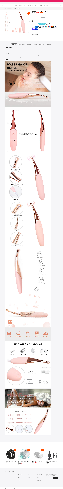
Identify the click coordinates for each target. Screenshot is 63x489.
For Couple (20, 479)
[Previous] (10, 22)
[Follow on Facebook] (32, 37)
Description (14, 44)
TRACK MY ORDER (39, 474)
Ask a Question (34, 31)
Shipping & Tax (30, 477)
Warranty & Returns (31, 475)
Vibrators (21, 5)
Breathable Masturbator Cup (37, 461)
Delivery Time (29, 44)
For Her (19, 475)
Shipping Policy (41, 44)
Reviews (35, 44)
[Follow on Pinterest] (40, 37)
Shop (17, 5)
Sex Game (20, 482)
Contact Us (29, 479)
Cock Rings (36, 5)
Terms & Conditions (40, 482)
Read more (43, 17)
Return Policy (49, 44)
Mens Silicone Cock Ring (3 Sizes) (10, 461)
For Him (19, 477)
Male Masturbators (30, 5)
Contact (47, 5)
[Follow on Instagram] (36, 37)
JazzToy (2, 5)
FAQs (28, 474)
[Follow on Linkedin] (38, 37)
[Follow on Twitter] (34, 37)
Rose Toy (19, 480)
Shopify (24, 488)
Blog (37, 479)
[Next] (29, 22)
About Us (38, 477)
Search (38, 475)
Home (5, 8)
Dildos (25, 5)
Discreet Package (21, 44)
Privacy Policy (39, 480)
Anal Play (41, 5)
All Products (38, 35)
